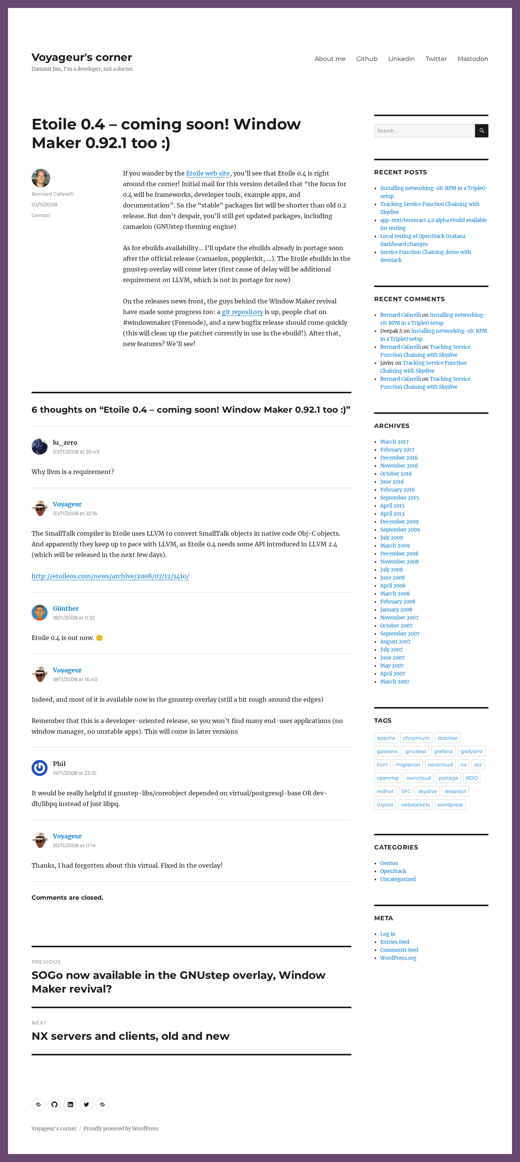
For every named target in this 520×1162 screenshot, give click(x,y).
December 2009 (399, 522)
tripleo (385, 804)
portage (448, 778)
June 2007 (392, 657)
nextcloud (440, 764)
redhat (385, 791)
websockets (415, 804)
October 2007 (396, 625)
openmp (388, 778)
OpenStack (393, 871)
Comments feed (399, 950)
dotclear (447, 738)
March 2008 (395, 594)
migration (408, 764)
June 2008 (392, 578)
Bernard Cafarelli (53, 194)
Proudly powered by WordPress (121, 1128)
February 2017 (397, 450)
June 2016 (392, 482)
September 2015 (399, 498)
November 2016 (399, 466)
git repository (242, 312)
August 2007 (395, 641)
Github (367, 58)
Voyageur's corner (82, 57)
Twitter (436, 58)
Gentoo (41, 215)
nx (464, 764)
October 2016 (396, 474)
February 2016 (397, 490)
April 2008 (392, 586)
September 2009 (400, 530)
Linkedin (401, 58)
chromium (416, 738)
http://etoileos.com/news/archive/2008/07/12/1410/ (110, 576)
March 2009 (395, 546)
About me (330, 58)
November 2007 (399, 618)
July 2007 (391, 649)
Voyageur (67, 504)
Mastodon (473, 58)
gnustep (415, 751)
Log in (388, 934)
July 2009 (391, 538)
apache (386, 738)
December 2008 (399, 554)
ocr (478, 764)
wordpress (450, 804)
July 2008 (391, 570)
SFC (406, 791)
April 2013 (392, 514)
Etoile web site (208, 173)
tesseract (455, 791)
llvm (382, 764)
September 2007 (400, 633)
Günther (66, 608)
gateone (387, 751)
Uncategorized (398, 879)
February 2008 (397, 602)
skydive (427, 791)
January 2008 (396, 610)
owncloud (418, 778)
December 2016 (399, 458)
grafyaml (472, 751)
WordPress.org (398, 958)
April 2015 (392, 506)
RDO (472, 778)
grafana (443, 751)
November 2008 (399, 562)
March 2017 (394, 442)
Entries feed (394, 942)
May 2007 (392, 665)
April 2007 (392, 673)
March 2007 (395, 681)
